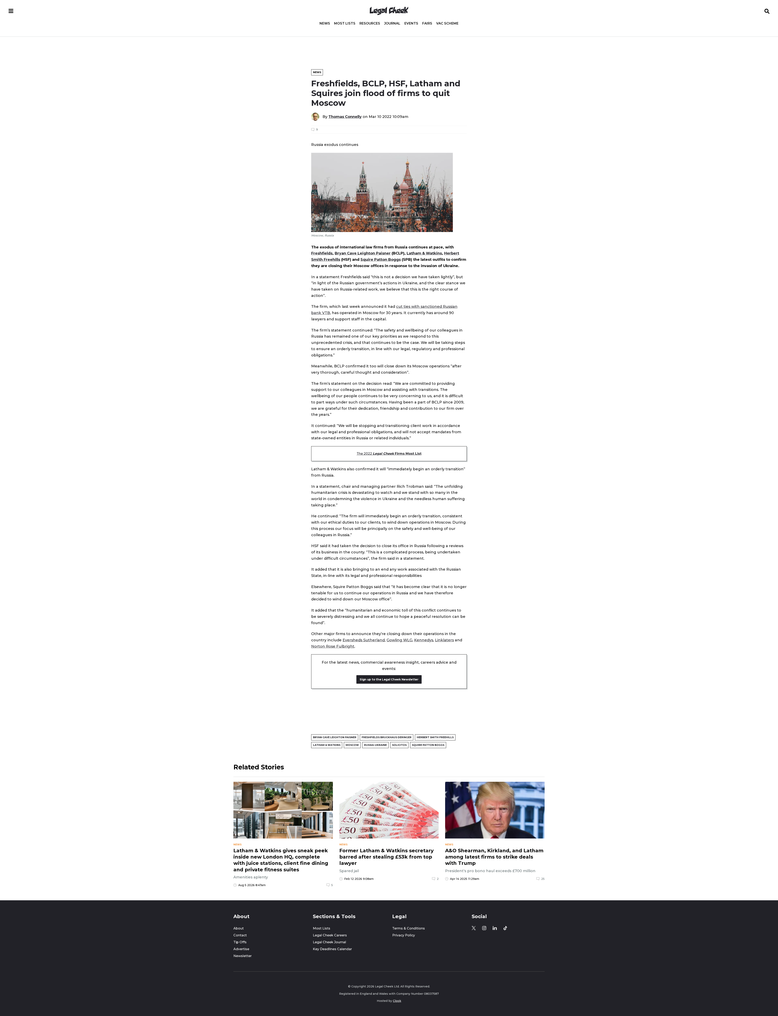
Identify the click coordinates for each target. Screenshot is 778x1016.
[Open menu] (10, 10)
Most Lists (344, 23)
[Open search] (767, 10)
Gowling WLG (399, 640)
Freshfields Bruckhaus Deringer (386, 737)
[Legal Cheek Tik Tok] (505, 928)
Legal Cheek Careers (330, 935)
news (237, 844)
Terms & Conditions (408, 928)
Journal (392, 23)
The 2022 (389, 454)
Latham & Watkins (424, 253)
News (325, 23)
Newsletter (242, 956)
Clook (397, 1001)
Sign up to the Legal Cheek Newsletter (389, 679)
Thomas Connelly (345, 116)
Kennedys (423, 640)
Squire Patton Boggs (380, 259)
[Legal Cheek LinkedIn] (495, 928)
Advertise (241, 949)
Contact (240, 935)
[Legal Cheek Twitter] (474, 928)
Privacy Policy (403, 935)
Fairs (427, 23)
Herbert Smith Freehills (435, 737)
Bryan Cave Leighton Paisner (363, 253)
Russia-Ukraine (375, 744)
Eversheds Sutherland (364, 640)
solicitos (399, 744)
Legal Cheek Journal (329, 942)
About (238, 928)
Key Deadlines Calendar (332, 949)
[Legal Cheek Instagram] (484, 928)
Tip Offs (240, 942)
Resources (369, 23)
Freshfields (321, 253)
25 (543, 879)
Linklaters (444, 640)
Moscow (352, 744)
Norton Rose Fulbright (332, 646)
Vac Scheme (447, 23)
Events (411, 23)
